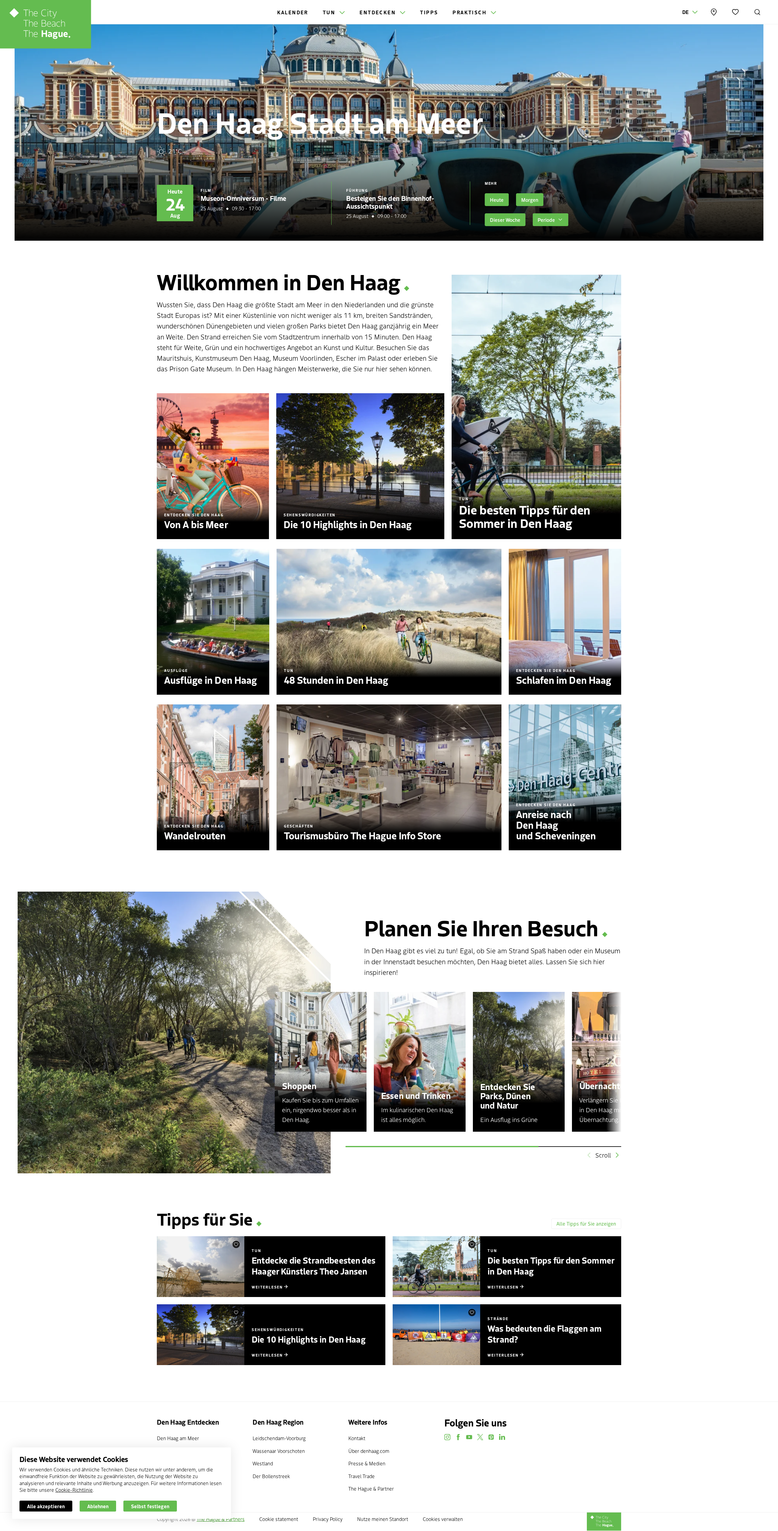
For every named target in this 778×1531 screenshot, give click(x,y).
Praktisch (470, 12)
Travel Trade (361, 1476)
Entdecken (379, 12)
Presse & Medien (366, 1463)
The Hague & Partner (371, 1488)
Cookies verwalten (443, 1519)
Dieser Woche (505, 219)
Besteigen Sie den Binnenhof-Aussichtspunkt (390, 201)
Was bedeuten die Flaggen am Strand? (544, 1333)
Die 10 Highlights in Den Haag (309, 1339)
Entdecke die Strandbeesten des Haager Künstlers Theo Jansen (313, 1265)
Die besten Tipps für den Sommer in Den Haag (550, 1265)
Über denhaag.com (368, 1450)
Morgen (529, 199)
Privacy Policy (328, 1519)
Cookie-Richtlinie (74, 1489)
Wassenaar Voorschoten (279, 1450)
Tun (330, 12)
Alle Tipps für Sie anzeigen (586, 1223)
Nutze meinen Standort (382, 1519)
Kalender (292, 12)
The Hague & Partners (221, 1519)
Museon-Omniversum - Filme (243, 198)
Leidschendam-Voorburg (279, 1438)
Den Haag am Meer (178, 1438)
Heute (497, 199)
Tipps (429, 12)
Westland (263, 1463)
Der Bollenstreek (271, 1476)
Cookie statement (278, 1519)
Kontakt (356, 1438)
